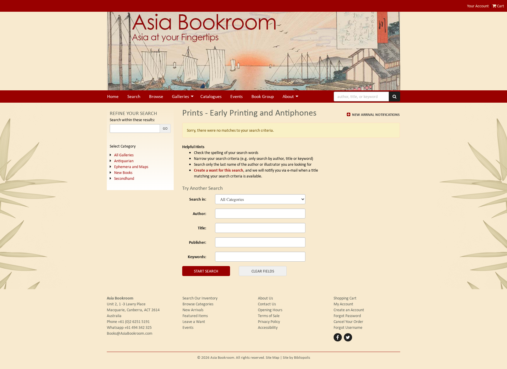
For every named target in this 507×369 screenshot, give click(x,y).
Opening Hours (270, 309)
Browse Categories (197, 304)
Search (133, 96)
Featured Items (195, 315)
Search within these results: (132, 119)
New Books (123, 172)
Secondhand (124, 178)
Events (236, 96)
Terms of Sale (269, 315)
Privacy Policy (269, 321)
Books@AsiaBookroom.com (129, 333)
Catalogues (211, 96)
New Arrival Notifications (375, 114)
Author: (199, 213)
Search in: (197, 199)
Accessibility (268, 327)
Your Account (478, 6)
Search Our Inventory (199, 298)
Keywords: (197, 256)
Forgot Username (348, 327)
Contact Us (267, 304)
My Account (343, 304)
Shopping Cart (345, 298)
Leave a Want (193, 321)
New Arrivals (192, 309)
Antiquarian (123, 160)
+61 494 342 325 (138, 327)
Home (113, 96)
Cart (500, 6)
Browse (156, 96)
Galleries (180, 96)
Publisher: (197, 242)
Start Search (206, 271)
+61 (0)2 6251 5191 (134, 321)
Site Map (272, 357)
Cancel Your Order (348, 321)
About (288, 96)
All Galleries (123, 155)
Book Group (262, 96)
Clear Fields (262, 271)
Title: (202, 228)
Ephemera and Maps (131, 166)
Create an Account (349, 309)
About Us (265, 298)
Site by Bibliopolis (296, 357)
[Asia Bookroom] (253, 51)
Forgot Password (347, 315)
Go (165, 128)
